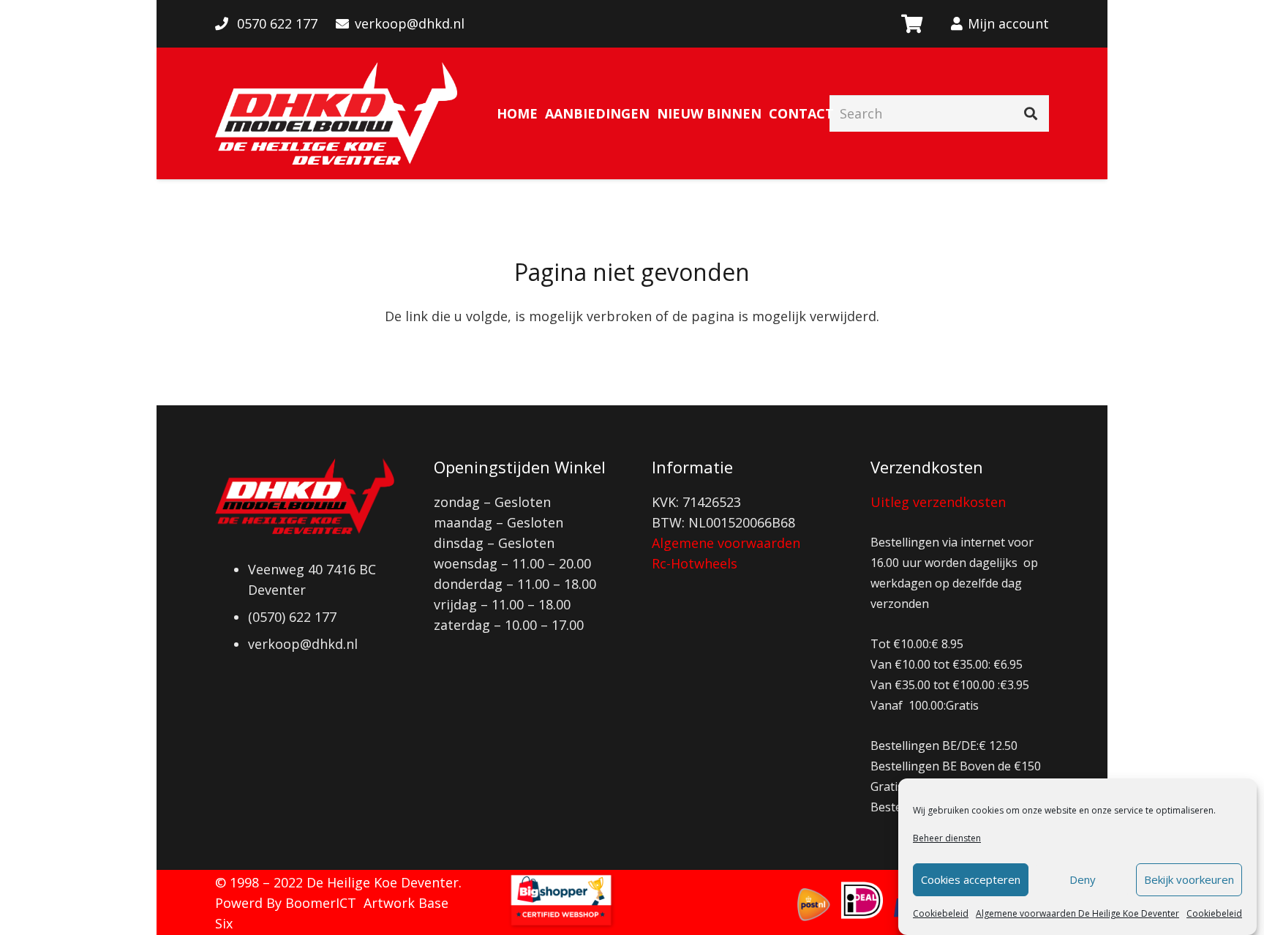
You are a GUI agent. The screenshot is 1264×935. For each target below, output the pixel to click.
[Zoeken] (1030, 113)
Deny (1082, 880)
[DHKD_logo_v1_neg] (336, 113)
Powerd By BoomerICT (285, 903)
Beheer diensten (947, 838)
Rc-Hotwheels (694, 563)
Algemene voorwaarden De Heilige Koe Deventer (1077, 913)
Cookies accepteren (970, 880)
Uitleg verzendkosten (938, 502)
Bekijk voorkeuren (1189, 880)
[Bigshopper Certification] (561, 925)
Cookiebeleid (940, 913)
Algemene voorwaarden (726, 543)
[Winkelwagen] (911, 24)
